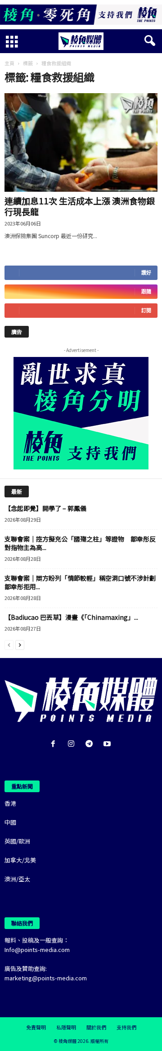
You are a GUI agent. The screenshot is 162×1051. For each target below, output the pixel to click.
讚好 (146, 272)
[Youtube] (108, 744)
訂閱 (146, 310)
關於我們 (96, 1027)
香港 (10, 803)
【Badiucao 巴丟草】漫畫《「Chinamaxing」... (71, 617)
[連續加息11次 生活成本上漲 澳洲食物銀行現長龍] (81, 142)
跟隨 (146, 291)
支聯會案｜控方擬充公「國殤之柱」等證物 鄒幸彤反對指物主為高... (80, 543)
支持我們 (126, 1027)
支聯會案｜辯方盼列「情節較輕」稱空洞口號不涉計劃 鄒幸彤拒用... (83, 582)
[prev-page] (9, 644)
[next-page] (19, 644)
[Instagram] (73, 744)
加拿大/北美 (20, 860)
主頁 (9, 63)
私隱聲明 (66, 1027)
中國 (10, 822)
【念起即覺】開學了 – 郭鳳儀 (45, 508)
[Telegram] (91, 744)
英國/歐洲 (17, 841)
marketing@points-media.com (45, 978)
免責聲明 (36, 1027)
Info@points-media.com (37, 949)
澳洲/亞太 (17, 879)
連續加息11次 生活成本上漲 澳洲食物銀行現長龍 (79, 205)
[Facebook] (55, 744)
